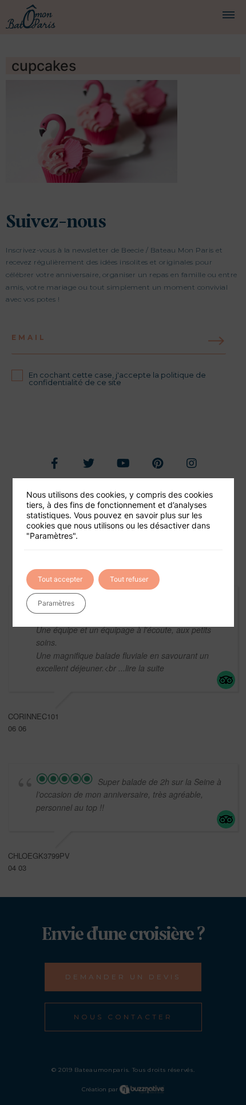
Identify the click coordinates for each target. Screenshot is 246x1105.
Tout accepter (60, 579)
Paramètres (56, 603)
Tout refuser (129, 579)
